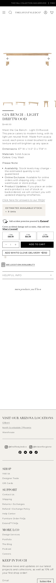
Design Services (11, 534)
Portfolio (7, 539)
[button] (52, 12)
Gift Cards (7, 483)
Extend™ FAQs (10, 523)
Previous (8, 59)
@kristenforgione (42, 446)
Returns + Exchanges (13, 504)
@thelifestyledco (18, 446)
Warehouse (8, 432)
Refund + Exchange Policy (16, 509)
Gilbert (6, 422)
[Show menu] (4, 12)
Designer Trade (10, 478)
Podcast (6, 549)
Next (48, 59)
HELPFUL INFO (12, 275)
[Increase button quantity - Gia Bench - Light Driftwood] (16, 245)
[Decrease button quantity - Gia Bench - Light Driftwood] (5, 245)
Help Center (9, 513)
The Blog (7, 544)
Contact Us (8, 494)
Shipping (7, 499)
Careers (6, 554)
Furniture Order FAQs (14, 518)
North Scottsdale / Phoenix (16, 427)
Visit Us (6, 473)
